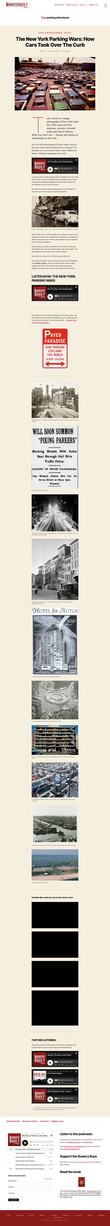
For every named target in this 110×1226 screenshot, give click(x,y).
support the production (83, 1162)
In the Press (78, 1215)
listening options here (72, 1149)
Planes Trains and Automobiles (50, 32)
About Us (82, 5)
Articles (31, 1215)
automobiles (37, 1108)
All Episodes (20, 1215)
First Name (11, 1187)
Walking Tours (93, 5)
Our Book (54, 1215)
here (62, 318)
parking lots (47, 1109)
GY (44, 51)
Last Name (11, 1193)
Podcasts (67, 32)
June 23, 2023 (54, 51)
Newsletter (101, 1215)
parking (62, 1108)
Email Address (12, 1181)
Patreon (90, 1215)
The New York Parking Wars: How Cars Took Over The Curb (55, 42)
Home (8, 1215)
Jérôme (63, 799)
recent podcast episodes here (73, 1146)
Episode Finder (59, 5)
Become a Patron (71, 5)
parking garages (38, 1109)
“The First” (88, 1142)
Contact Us (65, 1215)
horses (49, 1108)
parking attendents (71, 1108)
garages (44, 1108)
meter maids (56, 1108)
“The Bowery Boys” (74, 1142)
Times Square (61, 1109)
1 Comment (66, 51)
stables (54, 1109)
